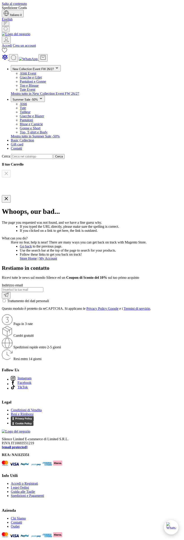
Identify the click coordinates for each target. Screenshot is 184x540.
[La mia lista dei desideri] (4, 52)
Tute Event (27, 89)
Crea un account (24, 45)
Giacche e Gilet (31, 77)
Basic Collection (22, 140)
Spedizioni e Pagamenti (27, 496)
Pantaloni (26, 120)
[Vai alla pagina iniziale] (16, 34)
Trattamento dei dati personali (28, 301)
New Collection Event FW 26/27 (34, 69)
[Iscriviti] (6, 295)
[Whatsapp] (29, 59)
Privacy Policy (23, 418)
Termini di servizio (137, 308)
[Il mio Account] (6, 40)
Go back (26, 246)
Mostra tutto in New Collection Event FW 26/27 (45, 93)
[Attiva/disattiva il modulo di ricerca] (5, 29)
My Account (48, 258)
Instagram (24, 378)
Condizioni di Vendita (26, 410)
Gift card (17, 144)
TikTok (23, 387)
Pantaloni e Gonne (33, 81)
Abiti (23, 104)
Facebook (24, 383)
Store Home (28, 258)
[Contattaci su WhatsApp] (171, 527)
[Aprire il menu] (5, 23)
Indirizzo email (12, 285)
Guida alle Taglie (23, 492)
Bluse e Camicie (31, 124)
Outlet (15, 526)
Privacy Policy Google (102, 308)
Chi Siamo (18, 518)
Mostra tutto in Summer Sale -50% (35, 136)
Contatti (16, 148)
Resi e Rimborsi (22, 414)
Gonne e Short (30, 128)
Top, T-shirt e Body (34, 132)
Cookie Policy (23, 423)
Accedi (7, 45)
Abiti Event (28, 73)
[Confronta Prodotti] (5, 59)
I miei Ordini (20, 487)
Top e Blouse (29, 85)
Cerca (59, 156)
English (7, 19)
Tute (23, 108)
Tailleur (25, 112)
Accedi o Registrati (24, 483)
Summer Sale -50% (26, 99)
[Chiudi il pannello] (6, 199)
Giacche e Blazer (32, 116)
